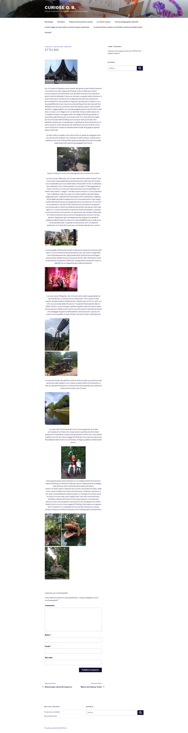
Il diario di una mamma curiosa (81, 22)
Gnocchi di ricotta (50, 716)
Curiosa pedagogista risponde (126, 22)
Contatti (48, 32)
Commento (50, 605)
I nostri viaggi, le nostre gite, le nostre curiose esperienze (67, 27)
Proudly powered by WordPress (55, 728)
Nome (48, 635)
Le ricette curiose (104, 22)
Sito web (48, 658)
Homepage (49, 22)
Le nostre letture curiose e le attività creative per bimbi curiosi (118, 27)
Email (48, 646)
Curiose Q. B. (60, 7)
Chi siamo (61, 22)
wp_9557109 (66, 46)
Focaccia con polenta (52, 712)
